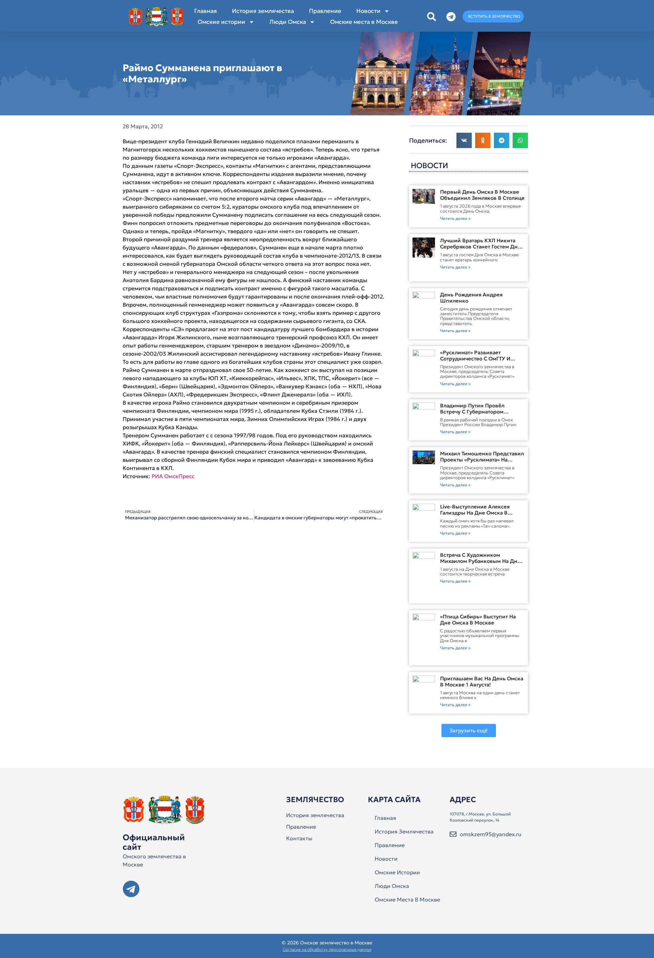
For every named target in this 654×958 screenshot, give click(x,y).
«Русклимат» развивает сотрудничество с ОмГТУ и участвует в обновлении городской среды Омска (475, 361)
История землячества (263, 11)
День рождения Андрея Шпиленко (471, 297)
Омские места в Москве (364, 22)
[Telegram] (131, 888)
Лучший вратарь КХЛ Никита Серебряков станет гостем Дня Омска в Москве (480, 246)
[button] (431, 16)
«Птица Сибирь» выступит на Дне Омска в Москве (478, 619)
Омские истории (221, 22)
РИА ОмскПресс (173, 476)
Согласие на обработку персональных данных (327, 949)
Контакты (299, 838)
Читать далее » (455, 218)
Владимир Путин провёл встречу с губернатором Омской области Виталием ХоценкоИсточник (475, 414)
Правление (325, 11)
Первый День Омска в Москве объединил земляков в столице (482, 195)
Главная (205, 11)
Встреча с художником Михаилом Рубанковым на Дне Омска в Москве (480, 561)
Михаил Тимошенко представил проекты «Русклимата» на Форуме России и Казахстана (482, 459)
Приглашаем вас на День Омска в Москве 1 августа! (481, 681)
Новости (368, 11)
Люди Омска (287, 22)
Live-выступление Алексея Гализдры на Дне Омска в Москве (475, 512)
